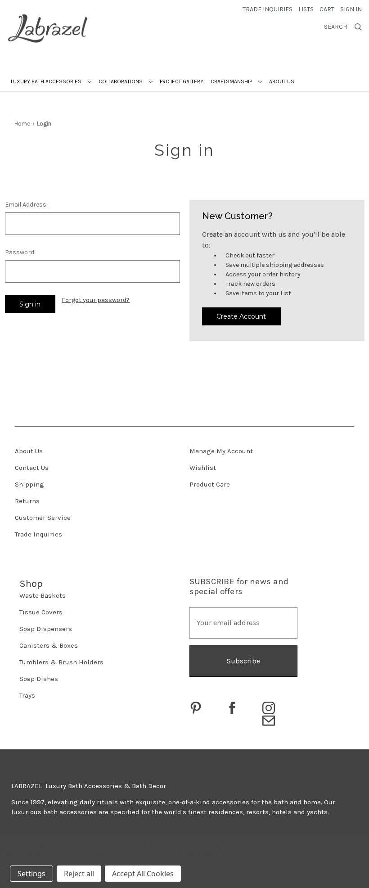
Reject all (79, 874)
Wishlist (202, 468)
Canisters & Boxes (48, 645)
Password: (20, 252)
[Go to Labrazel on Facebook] (232, 708)
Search (335, 27)
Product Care (209, 484)
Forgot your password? (96, 300)
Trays (27, 695)
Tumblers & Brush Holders (61, 662)
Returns (27, 501)
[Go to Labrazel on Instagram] (268, 708)
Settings (31, 874)
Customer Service (43, 518)
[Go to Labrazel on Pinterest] (195, 708)
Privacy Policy (198, 854)
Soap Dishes (38, 679)
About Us (281, 81)
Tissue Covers (41, 612)
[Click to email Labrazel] (268, 720)
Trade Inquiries (38, 534)
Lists (306, 9)
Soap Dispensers (45, 629)
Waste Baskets (42, 595)
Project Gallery (181, 81)
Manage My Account (221, 451)
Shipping (29, 484)
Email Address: (26, 204)
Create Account (241, 316)
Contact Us (32, 468)
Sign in (351, 9)
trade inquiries (267, 9)
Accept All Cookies (143, 874)
